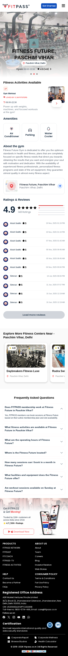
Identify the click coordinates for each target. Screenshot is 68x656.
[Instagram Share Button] (14, 617)
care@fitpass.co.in (47, 609)
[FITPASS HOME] (17, 6)
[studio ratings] (51, 69)
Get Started (48, 5)
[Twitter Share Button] (9, 617)
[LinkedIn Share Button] (23, 617)
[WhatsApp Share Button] (28, 617)
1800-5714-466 (22, 609)
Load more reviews (34, 315)
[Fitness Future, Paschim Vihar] (59, 186)
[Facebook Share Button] (4, 617)
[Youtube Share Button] (18, 617)
